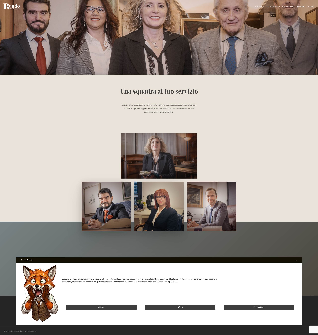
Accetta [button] (101, 307)
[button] (159, 156)
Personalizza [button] (259, 307)
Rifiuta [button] (180, 307)
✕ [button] (296, 261)
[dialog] (159, 291)
